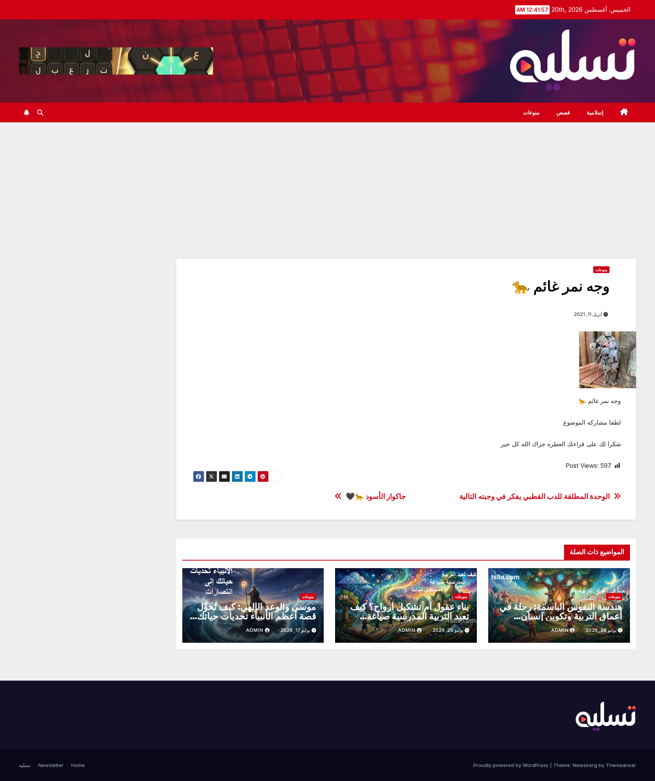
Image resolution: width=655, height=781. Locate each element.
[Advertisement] (327, 179)
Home (78, 765)
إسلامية (595, 112)
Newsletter (51, 765)
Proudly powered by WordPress (511, 765)
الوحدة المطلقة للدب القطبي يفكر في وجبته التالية (534, 496)
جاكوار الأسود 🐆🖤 (376, 496)
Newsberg (585, 765)
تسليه (25, 765)
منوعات (531, 112)
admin (560, 630)
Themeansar (621, 765)
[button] (40, 112)
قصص (563, 112)
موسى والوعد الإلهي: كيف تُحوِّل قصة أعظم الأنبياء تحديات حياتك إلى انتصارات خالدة (256, 616)
